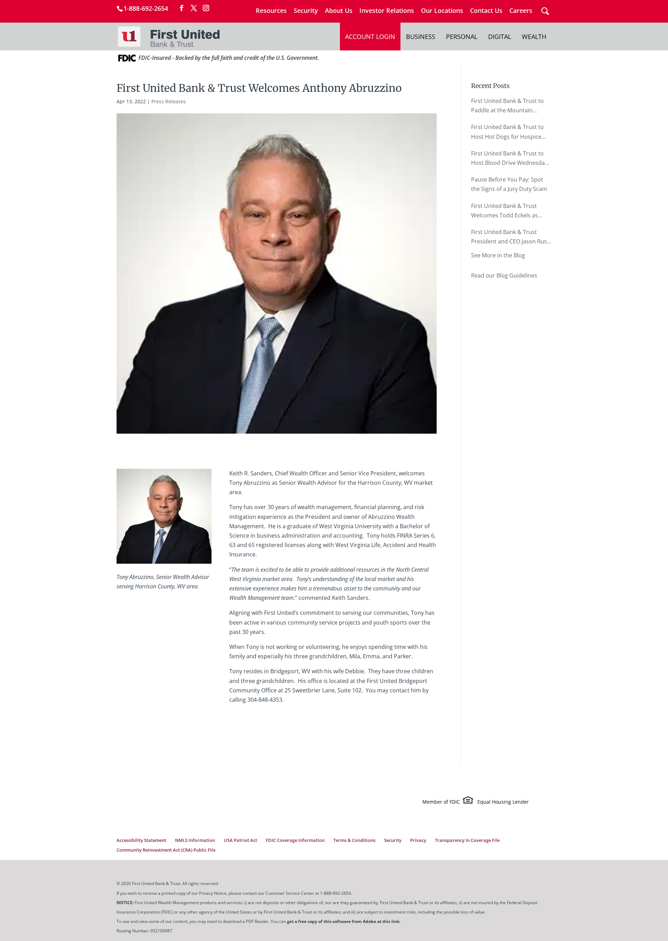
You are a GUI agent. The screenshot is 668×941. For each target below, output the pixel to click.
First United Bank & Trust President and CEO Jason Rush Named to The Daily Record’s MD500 (510, 237)
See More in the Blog (498, 255)
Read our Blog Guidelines (504, 275)
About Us (338, 11)
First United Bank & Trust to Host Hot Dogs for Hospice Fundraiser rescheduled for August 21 (507, 132)
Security (306, 11)
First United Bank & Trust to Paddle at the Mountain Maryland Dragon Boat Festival (507, 106)
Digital (499, 36)
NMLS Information (195, 840)
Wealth (534, 36)
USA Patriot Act (240, 840)
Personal (461, 36)
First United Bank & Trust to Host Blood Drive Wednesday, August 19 (510, 159)
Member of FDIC (441, 801)
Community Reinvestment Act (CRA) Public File (166, 850)
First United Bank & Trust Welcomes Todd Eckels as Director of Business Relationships (504, 211)
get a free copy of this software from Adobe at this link (343, 921)
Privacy (418, 840)
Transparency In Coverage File (467, 840)
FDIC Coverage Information (295, 840)
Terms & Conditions (354, 840)
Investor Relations (386, 11)
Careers (520, 11)
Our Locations (442, 11)
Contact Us (486, 11)
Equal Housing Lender (503, 801)
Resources (271, 11)
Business (420, 36)
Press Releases (168, 101)
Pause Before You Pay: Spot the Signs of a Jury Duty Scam (509, 184)
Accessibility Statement (141, 840)
